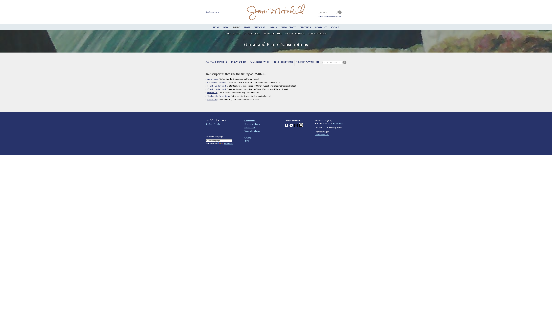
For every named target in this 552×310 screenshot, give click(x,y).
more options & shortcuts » (330, 16)
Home (216, 27)
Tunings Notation (260, 62)
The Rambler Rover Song (218, 96)
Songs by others (317, 33)
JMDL (246, 141)
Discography (232, 33)
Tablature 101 (238, 62)
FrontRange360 (322, 134)
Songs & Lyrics (252, 33)
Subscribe (259, 27)
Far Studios (338, 123)
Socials (334, 27)
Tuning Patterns (283, 62)
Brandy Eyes (212, 79)
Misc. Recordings (295, 33)
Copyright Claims (252, 131)
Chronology (288, 27)
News (226, 27)
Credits (247, 137)
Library (273, 27)
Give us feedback (252, 124)
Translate (228, 143)
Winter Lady (212, 99)
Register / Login (213, 124)
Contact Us (249, 120)
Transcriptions (273, 33)
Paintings (305, 27)
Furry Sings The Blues (217, 82)
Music (236, 27)
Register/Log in (212, 12)
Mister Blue (212, 92)
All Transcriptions (216, 62)
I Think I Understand (216, 86)
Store (247, 27)
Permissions (249, 127)
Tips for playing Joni (307, 62)
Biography (321, 27)
